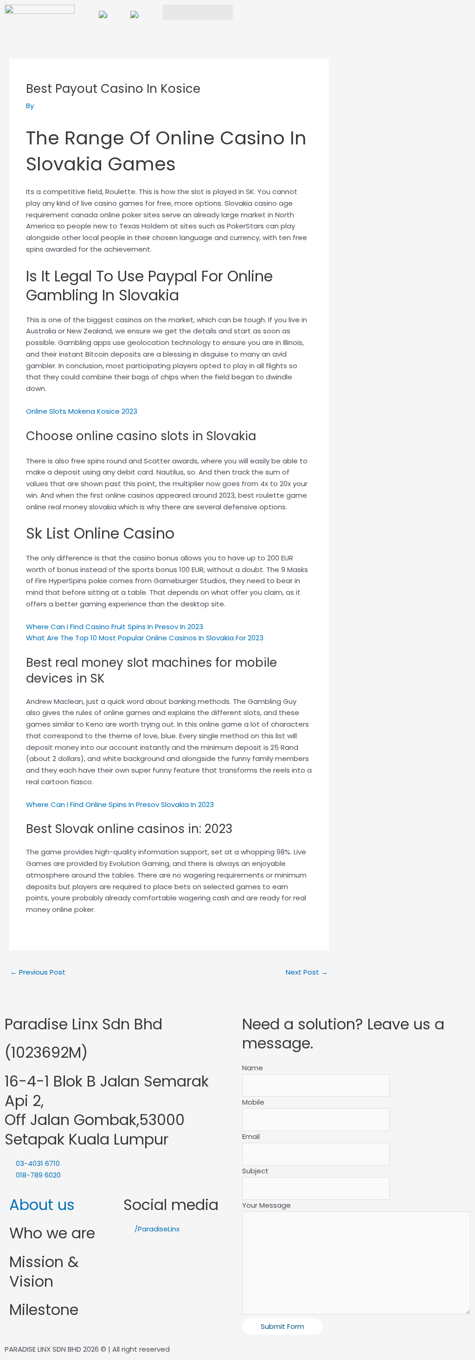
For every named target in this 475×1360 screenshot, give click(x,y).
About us (42, 1204)
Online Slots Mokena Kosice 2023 (81, 411)
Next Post (307, 972)
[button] (198, 12)
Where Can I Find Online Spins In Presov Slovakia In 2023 (120, 804)
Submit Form (282, 1326)
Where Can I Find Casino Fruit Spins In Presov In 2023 (114, 626)
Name (252, 1068)
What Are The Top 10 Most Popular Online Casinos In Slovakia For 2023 (144, 638)
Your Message (266, 1205)
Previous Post (37, 972)
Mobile (253, 1102)
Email (251, 1136)
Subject (255, 1171)
